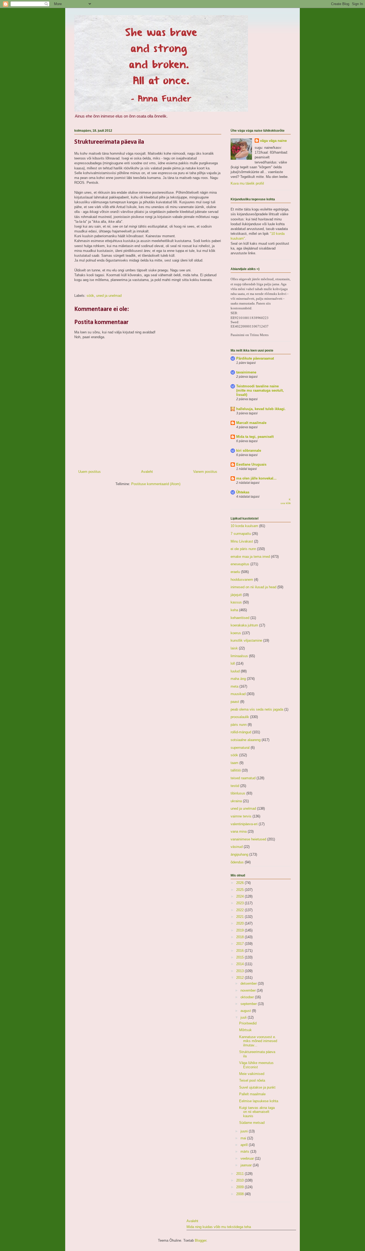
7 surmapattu (241, 534)
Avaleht (147, 472)
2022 (240, 910)
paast (235, 702)
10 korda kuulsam (244, 526)
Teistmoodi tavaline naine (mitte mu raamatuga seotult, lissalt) (260, 390)
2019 (240, 930)
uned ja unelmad (109, 296)
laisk (234, 648)
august (246, 1011)
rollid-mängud (241, 732)
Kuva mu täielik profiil (247, 183)
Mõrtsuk (245, 1030)
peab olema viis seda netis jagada (257, 709)
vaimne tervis (241, 816)
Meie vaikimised (251, 1074)
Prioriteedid (248, 1023)
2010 (240, 1180)
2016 (240, 951)
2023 (240, 903)
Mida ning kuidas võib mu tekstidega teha (219, 1227)
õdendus (237, 862)
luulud (235, 671)
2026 (240, 883)
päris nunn (239, 725)
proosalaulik (240, 717)
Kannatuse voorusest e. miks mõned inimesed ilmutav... (258, 1041)
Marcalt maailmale (251, 423)
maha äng (238, 679)
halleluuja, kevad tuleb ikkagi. (261, 409)
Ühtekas (242, 492)
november (248, 990)
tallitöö (236, 770)
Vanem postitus (205, 472)
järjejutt (236, 595)
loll (233, 663)
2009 (240, 1187)
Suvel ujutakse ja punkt (257, 1087)
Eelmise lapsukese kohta (258, 1101)
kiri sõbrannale (248, 451)
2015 (240, 957)
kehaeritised (240, 618)
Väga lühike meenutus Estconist (256, 1065)
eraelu (235, 572)
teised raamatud (243, 778)
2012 (240, 978)
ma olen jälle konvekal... (256, 478)
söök (90, 296)
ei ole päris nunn (243, 549)
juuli (244, 1017)
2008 (240, 1194)
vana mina (239, 831)
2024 (240, 896)
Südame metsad (252, 1123)
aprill (244, 1145)
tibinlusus (238, 793)
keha (234, 610)
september (249, 1004)
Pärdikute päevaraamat (255, 358)
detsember (249, 983)
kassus (236, 602)
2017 (240, 944)
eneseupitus (240, 564)
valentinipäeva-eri (244, 824)
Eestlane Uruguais (251, 464)
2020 (240, 923)
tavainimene (246, 372)
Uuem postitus (89, 472)
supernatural (240, 748)
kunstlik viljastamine (246, 640)
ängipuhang (239, 854)
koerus (236, 633)
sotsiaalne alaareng (246, 740)
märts (245, 1151)
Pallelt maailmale (252, 1094)
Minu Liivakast (242, 541)
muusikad (238, 694)
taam (234, 763)
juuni (244, 1131)
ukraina (236, 801)
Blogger (200, 1240)
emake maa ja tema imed (250, 557)
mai (243, 1138)
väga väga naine (273, 141)
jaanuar (246, 1165)
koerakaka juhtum (244, 625)
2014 (240, 964)
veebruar (247, 1158)
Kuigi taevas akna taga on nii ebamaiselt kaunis (257, 1112)
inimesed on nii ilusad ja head (253, 587)
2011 (240, 1174)
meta (234, 686)
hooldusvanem (242, 580)
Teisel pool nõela (252, 1080)
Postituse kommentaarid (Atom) (155, 484)
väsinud (237, 847)
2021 (240, 917)
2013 (240, 971)
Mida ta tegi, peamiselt (255, 437)
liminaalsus (239, 656)
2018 (240, 937)
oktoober (247, 997)
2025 (240, 890)
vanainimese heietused (248, 839)
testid (235, 786)
